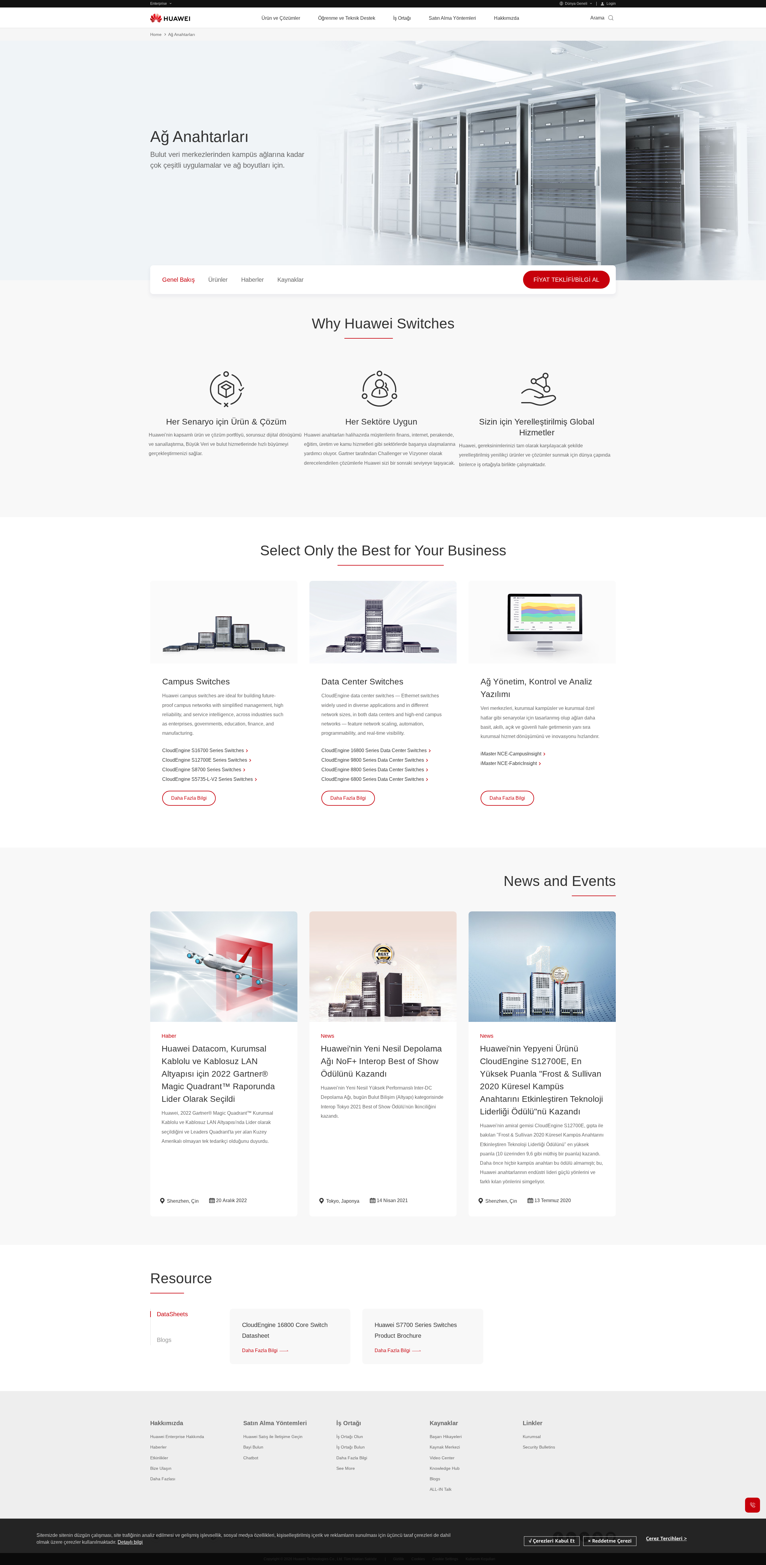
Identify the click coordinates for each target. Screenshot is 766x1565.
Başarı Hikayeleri (446, 1436)
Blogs (435, 1478)
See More (345, 1468)
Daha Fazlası (162, 1478)
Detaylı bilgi (130, 1542)
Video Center (442, 1457)
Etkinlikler (159, 1457)
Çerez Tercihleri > (666, 1538)
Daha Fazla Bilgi (351, 1457)
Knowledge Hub (445, 1468)
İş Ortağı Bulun (350, 1447)
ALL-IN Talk (441, 1489)
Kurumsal (532, 1436)
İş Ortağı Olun (349, 1436)
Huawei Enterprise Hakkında (177, 1436)
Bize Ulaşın (160, 1468)
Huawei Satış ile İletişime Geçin (273, 1436)
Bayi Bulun (253, 1447)
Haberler (158, 1447)
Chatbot (250, 1457)
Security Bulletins (539, 1447)
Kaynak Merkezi (445, 1447)
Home (156, 34)
